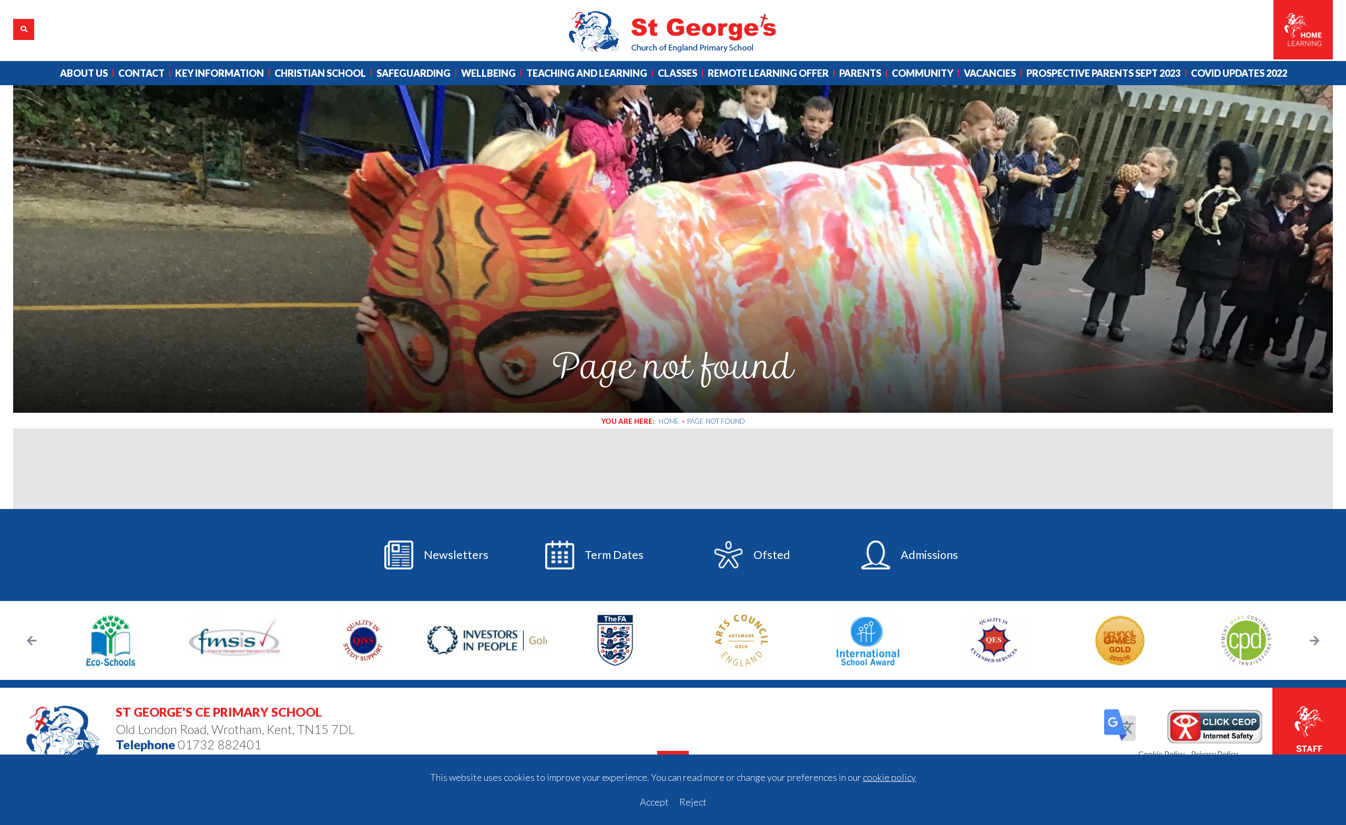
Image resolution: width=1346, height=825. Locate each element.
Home (669, 421)
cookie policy (889, 777)
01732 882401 (219, 744)
